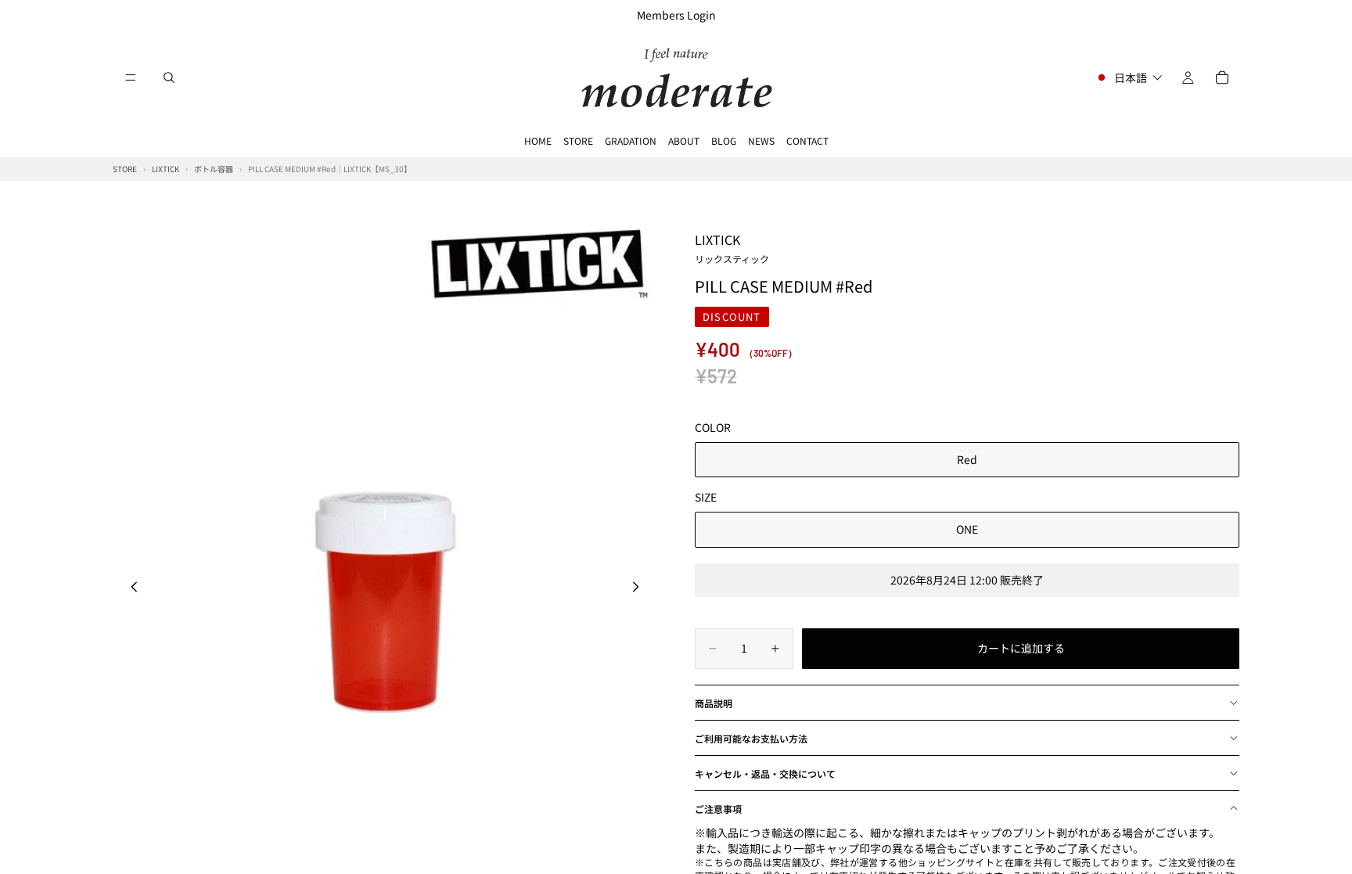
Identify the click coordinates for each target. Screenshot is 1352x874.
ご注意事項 (718, 808)
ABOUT (683, 140)
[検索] (169, 77)
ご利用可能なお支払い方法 (751, 738)
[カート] (1222, 77)
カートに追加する (1021, 648)
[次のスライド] (640, 588)
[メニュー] (131, 77)
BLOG (723, 140)
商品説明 (713, 703)
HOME (538, 140)
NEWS (761, 140)
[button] (1128, 77)
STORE (578, 140)
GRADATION (630, 140)
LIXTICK (732, 247)
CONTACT (807, 140)
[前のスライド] (130, 588)
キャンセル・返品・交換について (765, 773)
